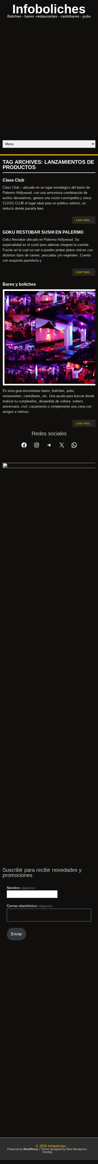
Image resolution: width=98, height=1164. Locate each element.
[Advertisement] (49, 89)
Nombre (21, 888)
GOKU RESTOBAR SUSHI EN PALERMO (43, 232)
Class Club (13, 180)
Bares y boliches (19, 284)
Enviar (16, 934)
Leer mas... (84, 220)
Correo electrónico (30, 906)
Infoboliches (49, 9)
